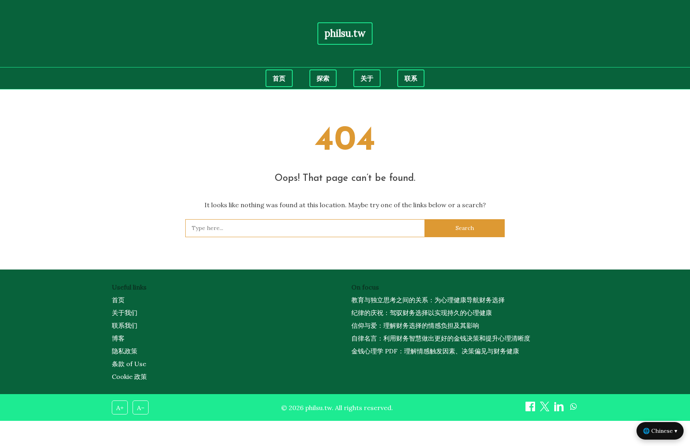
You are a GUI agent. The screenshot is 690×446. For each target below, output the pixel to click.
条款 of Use (129, 364)
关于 (367, 78)
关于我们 (124, 313)
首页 (279, 78)
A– (141, 408)
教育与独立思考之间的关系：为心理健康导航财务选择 (428, 300)
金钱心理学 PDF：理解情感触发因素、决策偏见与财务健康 (435, 351)
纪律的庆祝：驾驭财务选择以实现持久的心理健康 (421, 313)
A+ (120, 408)
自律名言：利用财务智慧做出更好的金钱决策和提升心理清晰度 (440, 338)
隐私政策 (124, 351)
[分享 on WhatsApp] (573, 409)
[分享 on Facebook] (531, 409)
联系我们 (124, 325)
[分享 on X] (545, 409)
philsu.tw (345, 33)
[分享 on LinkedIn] (559, 409)
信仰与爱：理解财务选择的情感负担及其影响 (415, 325)
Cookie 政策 (129, 377)
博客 (118, 338)
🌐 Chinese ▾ (660, 430)
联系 (410, 78)
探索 (323, 78)
